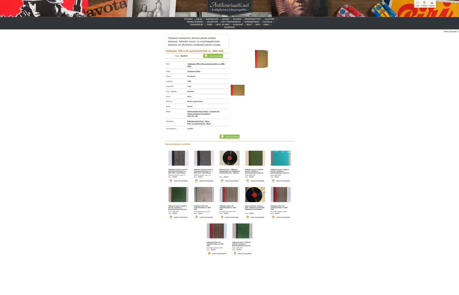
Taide (209, 25)
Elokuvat (238, 25)
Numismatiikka (251, 22)
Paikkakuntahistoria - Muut (198, 121)
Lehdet (226, 19)
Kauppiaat (229, 27)
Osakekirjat (196, 25)
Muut (249, 25)
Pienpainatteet (253, 19)
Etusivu (188, 19)
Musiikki (237, 19)
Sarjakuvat (212, 19)
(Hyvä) (192, 76)
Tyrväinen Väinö (193, 71)
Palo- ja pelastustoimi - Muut (199, 124)
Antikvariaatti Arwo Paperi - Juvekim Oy (203, 111)
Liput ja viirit (223, 25)
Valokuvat (212, 22)
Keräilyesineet (195, 22)
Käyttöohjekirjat (231, 22)
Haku (266, 25)
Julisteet (270, 19)
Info (258, 25)
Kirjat (199, 19)
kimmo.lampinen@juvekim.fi (198, 114)
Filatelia (267, 22)
